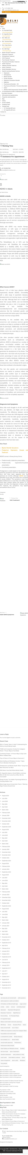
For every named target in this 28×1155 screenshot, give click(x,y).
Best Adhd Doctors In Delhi (6, 1091)
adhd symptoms (22, 998)
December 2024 (6, 852)
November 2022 (6, 900)
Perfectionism (18, 1042)
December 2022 (6, 897)
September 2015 (6, 985)
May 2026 (4, 804)
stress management (5, 1060)
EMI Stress (3, 1024)
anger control (23, 1004)
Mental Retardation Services (9, 69)
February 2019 (6, 948)
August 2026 (5, 795)
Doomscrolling (4, 1015)
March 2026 (5, 810)
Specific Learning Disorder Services (11, 71)
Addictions (6, 82)
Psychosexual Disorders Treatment (10, 62)
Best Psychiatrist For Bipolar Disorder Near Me (11, 1080)
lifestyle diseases (18, 1036)
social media (4, 1057)
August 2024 (5, 863)
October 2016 (5, 976)
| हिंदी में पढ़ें (7, 4)
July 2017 (4, 971)
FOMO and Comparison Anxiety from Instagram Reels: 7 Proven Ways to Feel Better (12, 750)
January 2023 (5, 894)
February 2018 (6, 962)
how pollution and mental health (8, 1033)
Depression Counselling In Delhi (8, 1093)
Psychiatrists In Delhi (5, 1089)
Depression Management (14, 1010)
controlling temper (21, 1007)
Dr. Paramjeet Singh (14, 1015)
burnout (13, 1007)
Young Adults (4, 1063)
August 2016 (5, 979)
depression (3, 1010)
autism (7, 1007)
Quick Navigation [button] (4, 1066)
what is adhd (15, 1060)
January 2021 (5, 926)
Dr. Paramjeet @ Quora (9, 108)
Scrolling (22, 1048)
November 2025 (6, 821)
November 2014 (6, 988)
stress (23, 1057)
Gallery (4, 100)
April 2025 (5, 841)
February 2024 (6, 866)
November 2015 (6, 982)
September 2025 (6, 827)
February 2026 (6, 812)
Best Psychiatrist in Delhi (6, 1069)
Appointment (8, 12)
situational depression (6, 1054)
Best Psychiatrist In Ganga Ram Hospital (10, 1082)
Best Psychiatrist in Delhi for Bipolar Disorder (11, 1075)
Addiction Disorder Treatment (9, 65)
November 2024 (6, 855)
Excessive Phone (17, 1024)
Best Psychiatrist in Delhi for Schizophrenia (10, 1077)
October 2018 (5, 954)
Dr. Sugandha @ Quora (9, 110)
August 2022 (5, 909)
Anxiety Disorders (8, 78)
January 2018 (5, 965)
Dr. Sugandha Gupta (5, 1018)
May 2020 (4, 928)
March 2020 (5, 934)
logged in (8, 737)
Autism (5, 87)
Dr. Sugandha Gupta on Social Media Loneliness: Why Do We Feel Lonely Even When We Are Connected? (13, 775)
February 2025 (6, 846)
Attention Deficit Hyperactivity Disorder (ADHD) (15, 89)
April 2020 (5, 931)
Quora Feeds (21, 1)
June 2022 (5, 914)
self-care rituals (4, 1051)
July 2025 (4, 832)
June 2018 (5, 959)
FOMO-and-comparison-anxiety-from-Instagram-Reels (14, 1030)
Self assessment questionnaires (10, 95)
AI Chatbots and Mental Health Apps (9, 1004)
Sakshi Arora (4, 192)
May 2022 (4, 917)
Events (9, 1024)
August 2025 (5, 829)
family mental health (5, 1027)
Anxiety (2, 494)
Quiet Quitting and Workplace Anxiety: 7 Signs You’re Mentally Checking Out (12, 762)
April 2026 (5, 807)
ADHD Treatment (6, 63)
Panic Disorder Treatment (8, 60)
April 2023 (5, 886)
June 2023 (5, 880)
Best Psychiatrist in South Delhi (7, 1071)
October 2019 (5, 940)
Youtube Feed (5, 106)
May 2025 (4, 838)
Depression (6, 73)
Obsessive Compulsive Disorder (12, 80)
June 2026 (5, 801)
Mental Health (15, 1039)
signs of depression (14, 1051)
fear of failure (15, 1027)
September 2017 (6, 968)
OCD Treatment (6, 58)
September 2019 (6, 942)
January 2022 (5, 923)
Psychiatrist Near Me (5, 1084)
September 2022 (6, 906)
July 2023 (4, 877)
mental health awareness (7, 1042)
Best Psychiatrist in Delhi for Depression (10, 1073)
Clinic (3, 28)
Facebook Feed (6, 104)
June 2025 (5, 835)
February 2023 (6, 892)
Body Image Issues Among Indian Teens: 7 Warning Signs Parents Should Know (13, 785)
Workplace (22, 1060)
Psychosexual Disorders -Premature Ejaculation (15, 86)
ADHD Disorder (4, 1095)
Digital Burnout (16, 1013)
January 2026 (5, 815)
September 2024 (6, 860)
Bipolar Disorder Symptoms (10, 448)
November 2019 (6, 937)
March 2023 (5, 889)
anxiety (2, 1007)
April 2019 (5, 945)
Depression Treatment (7, 54)
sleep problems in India (18, 1054)
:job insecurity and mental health (8, 998)
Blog (3, 99)
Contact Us (3, 112)
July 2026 (4, 798)
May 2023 (4, 883)
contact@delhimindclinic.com (12, 10)
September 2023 (6, 872)
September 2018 (6, 957)
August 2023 (5, 875)
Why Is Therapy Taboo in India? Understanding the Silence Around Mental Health (13, 745)
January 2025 (5, 849)
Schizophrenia (7, 74)
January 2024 (5, 869)
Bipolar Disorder (8, 76)
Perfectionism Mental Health (7, 1045)
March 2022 (5, 920)
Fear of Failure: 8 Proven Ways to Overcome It (12, 758)
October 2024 (5, 858)
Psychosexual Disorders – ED (11, 84)
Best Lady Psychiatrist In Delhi (7, 1099)
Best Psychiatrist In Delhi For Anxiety (9, 1086)
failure (24, 1024)
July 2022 (4, 911)
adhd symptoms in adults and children (10, 1001)
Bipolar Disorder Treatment (8, 52)
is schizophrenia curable (6, 1036)
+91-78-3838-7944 (7, 1136)
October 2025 (5, 824)
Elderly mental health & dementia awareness (11, 1021)
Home (1, 26)
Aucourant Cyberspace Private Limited (15, 1150)
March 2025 (5, 843)
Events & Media (6, 102)
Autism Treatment (6, 67)
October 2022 (5, 903)
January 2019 (5, 951)
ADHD (21, 476)
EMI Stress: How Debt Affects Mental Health (11, 770)
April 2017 (5, 974)
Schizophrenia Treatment (8, 56)
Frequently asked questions (9, 97)
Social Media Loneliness (14, 1057)
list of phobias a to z (5, 1039)
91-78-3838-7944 (9, 8)
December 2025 (6, 818)
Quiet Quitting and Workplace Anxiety (9, 1048)
